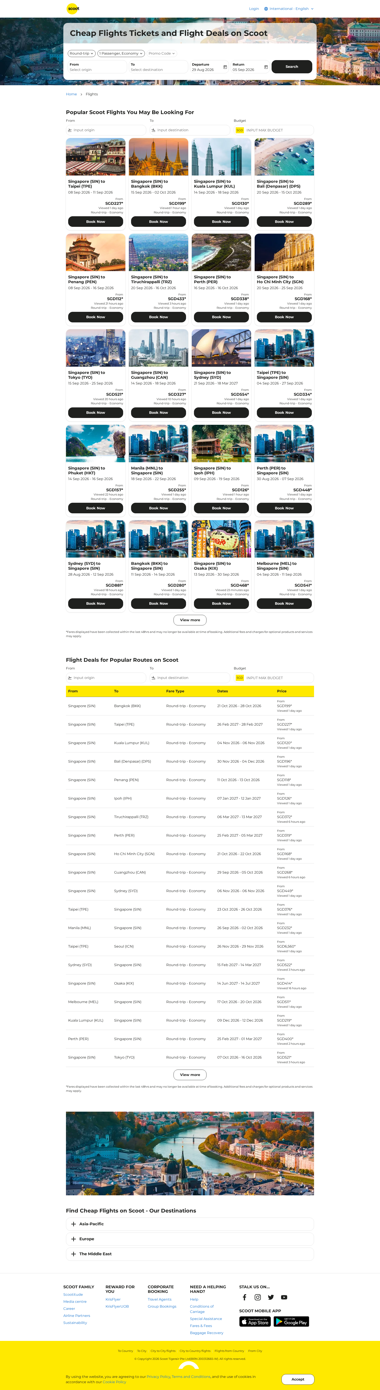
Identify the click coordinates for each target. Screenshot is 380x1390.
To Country (125, 1351)
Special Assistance (206, 1319)
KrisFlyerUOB (117, 1306)
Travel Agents (160, 1299)
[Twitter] (271, 1297)
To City (141, 1351)
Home (71, 94)
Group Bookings (162, 1306)
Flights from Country (229, 1351)
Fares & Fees (201, 1326)
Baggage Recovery (206, 1333)
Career (69, 1309)
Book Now (95, 222)
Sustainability (75, 1323)
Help (194, 1299)
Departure (200, 64)
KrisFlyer (113, 1299)
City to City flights (163, 1351)
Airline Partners (76, 1316)
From (74, 64)
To (133, 64)
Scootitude (73, 1294)
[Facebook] (244, 1297)
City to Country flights (195, 1351)
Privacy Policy (158, 1377)
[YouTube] (284, 1297)
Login (254, 9)
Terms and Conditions (191, 1377)
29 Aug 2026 (203, 70)
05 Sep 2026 (243, 70)
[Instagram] (257, 1297)
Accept (298, 1379)
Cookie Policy (114, 1382)
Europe (86, 1239)
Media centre (75, 1301)
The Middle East (95, 1253)
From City (255, 1351)
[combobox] (97, 69)
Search (292, 67)
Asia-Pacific (91, 1224)
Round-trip (79, 53)
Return (238, 64)
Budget (240, 120)
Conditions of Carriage (202, 1309)
